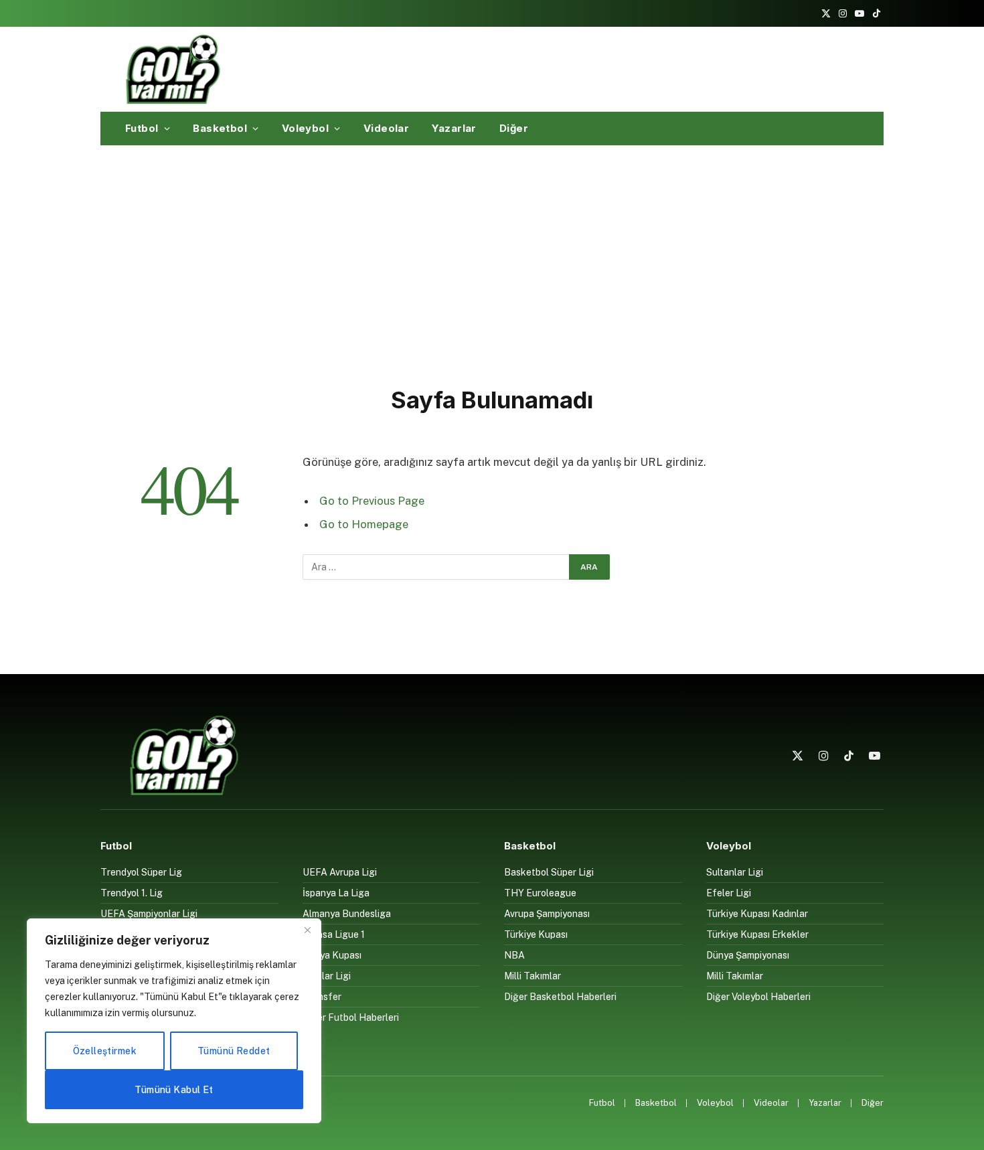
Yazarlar (454, 128)
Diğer (513, 128)
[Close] (307, 930)
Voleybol (305, 128)
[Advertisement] (492, 263)
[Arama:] (436, 567)
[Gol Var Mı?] (173, 69)
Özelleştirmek (105, 1051)
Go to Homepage (363, 524)
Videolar (386, 128)
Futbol (142, 128)
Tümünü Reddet (233, 1051)
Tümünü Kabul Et (174, 1089)
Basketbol (220, 128)
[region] (174, 1020)
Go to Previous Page (371, 500)
